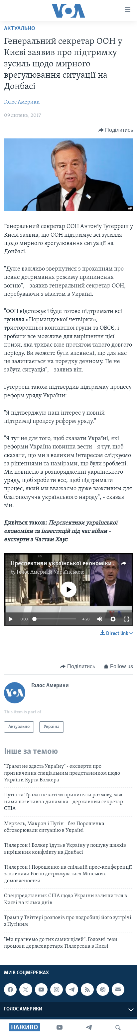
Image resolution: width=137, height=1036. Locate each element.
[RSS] (87, 989)
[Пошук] (118, 1027)
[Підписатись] (118, 989)
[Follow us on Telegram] (72, 989)
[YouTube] (59, 1027)
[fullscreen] (126, 619)
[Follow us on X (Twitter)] (25, 989)
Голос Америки (22, 102)
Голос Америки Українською (50, 572)
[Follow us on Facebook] (10, 989)
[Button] (115, 130)
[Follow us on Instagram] (56, 989)
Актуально (19, 29)
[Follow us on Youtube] (41, 989)
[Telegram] (88, 1027)
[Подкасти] (102, 989)
